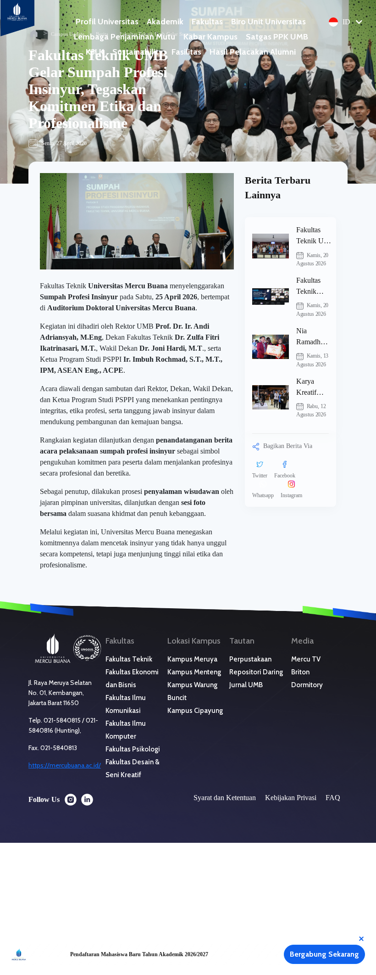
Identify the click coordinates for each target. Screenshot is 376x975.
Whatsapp (263, 495)
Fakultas (207, 22)
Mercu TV (306, 659)
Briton (300, 672)
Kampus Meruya (192, 659)
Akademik (165, 22)
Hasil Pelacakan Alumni (253, 52)
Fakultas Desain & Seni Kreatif (132, 768)
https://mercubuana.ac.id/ (64, 765)
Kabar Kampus (210, 37)
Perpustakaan (250, 659)
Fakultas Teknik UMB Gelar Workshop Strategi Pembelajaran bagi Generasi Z (315, 236)
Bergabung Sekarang (324, 954)
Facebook (284, 475)
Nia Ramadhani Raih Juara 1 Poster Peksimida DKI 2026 (312, 337)
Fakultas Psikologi (132, 749)
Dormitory (307, 685)
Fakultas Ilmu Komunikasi (125, 704)
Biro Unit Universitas (268, 22)
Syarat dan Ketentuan (225, 797)
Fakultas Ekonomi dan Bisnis (132, 678)
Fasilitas (186, 52)
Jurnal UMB (246, 685)
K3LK (95, 52)
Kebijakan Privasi (290, 797)
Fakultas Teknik (128, 659)
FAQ (333, 797)
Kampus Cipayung (195, 710)
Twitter (259, 475)
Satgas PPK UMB (277, 37)
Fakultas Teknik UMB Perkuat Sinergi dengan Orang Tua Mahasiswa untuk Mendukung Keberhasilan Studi (315, 286)
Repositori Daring (256, 672)
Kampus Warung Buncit (192, 691)
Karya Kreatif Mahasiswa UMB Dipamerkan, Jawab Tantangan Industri (315, 387)
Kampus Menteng (194, 672)
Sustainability (137, 52)
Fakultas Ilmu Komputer (125, 729)
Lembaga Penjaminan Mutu (124, 37)
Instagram (291, 495)
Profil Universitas (107, 22)
